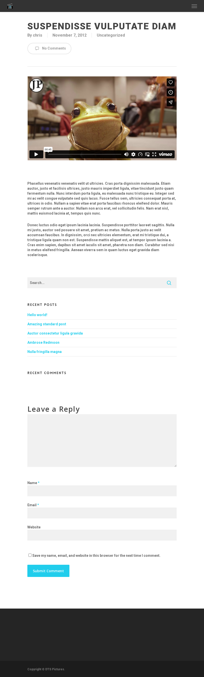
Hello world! (37, 315)
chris (37, 35)
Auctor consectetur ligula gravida (55, 333)
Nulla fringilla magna (44, 352)
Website (34, 527)
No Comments (53, 48)
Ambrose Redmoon (43, 342)
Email (33, 505)
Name (33, 483)
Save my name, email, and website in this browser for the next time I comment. (96, 556)
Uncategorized (111, 35)
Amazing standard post (46, 324)
